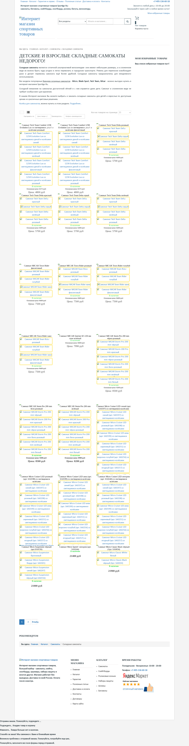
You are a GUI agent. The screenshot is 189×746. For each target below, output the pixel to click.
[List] (28, 112)
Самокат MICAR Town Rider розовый (75, 266)
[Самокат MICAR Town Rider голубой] (113, 264)
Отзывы (60, 1)
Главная (24, 1)
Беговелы (102, 691)
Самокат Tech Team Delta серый (75, 195)
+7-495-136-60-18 (161, 1)
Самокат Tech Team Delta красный (37, 195)
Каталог (33, 1)
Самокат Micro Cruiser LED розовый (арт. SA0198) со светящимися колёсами (37, 479)
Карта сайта (78, 704)
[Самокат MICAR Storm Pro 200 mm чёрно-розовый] (113, 334)
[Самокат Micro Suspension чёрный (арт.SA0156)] (36, 545)
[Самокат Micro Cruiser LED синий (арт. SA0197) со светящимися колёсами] (113, 404)
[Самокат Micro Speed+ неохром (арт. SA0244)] (75, 545)
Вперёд (34, 622)
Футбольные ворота (88, 41)
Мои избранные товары (159, 13)
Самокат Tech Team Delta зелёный (114, 195)
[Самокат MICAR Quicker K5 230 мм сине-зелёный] (75, 334)
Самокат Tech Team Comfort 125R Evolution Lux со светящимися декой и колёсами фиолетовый (75, 127)
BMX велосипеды (108, 41)
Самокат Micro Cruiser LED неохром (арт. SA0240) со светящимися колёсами (114, 479)
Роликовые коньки (107, 676)
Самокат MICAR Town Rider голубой (113, 266)
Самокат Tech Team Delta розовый (114, 125)
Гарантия (77, 679)
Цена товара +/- (42, 116)
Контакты (105, 1)
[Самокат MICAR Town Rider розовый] (75, 264)
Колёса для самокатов (29, 104)
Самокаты (72, 41)
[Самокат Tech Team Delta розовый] (113, 123)
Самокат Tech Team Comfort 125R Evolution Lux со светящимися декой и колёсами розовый (36, 127)
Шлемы (101, 686)
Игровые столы (144, 41)
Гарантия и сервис (46, 1)
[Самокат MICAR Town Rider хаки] (36, 334)
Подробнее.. (75, 104)
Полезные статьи (73, 1)
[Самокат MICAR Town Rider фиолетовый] (36, 264)
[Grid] (21, 112)
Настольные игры (126, 41)
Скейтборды (104, 671)
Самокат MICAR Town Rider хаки (36, 336)
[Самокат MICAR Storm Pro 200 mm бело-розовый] (36, 404)
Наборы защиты (105, 681)
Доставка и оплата (91, 1)
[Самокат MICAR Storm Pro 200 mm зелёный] (75, 404)
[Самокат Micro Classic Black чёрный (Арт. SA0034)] (113, 545)
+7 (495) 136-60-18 (34, 41)
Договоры (77, 699)
